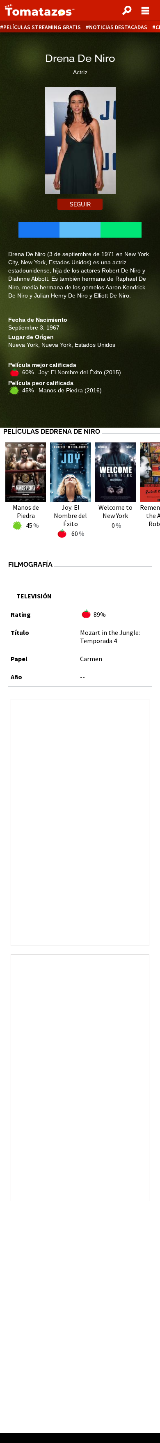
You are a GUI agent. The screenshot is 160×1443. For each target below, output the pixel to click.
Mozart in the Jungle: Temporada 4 (110, 636)
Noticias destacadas (118, 27)
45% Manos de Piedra (62, 390)
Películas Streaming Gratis (42, 27)
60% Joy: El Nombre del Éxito (71, 372)
